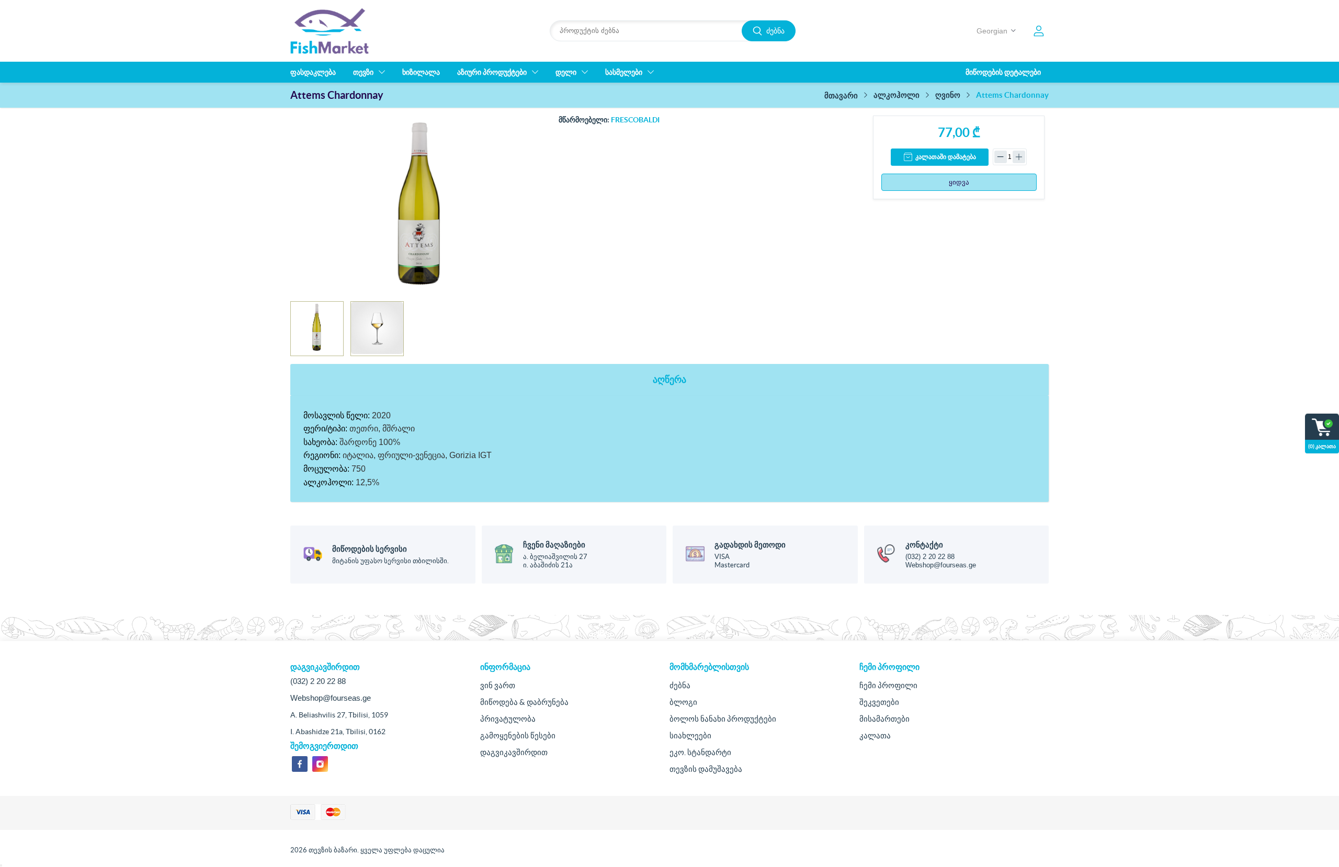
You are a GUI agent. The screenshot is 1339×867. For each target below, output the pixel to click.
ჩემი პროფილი (888, 685)
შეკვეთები (879, 702)
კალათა (875, 735)
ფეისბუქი (300, 764)
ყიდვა (959, 182)
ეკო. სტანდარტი (700, 752)
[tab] (669, 380)
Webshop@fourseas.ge (940, 565)
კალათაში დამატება (945, 157)
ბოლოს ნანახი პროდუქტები (723, 718)
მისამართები (884, 718)
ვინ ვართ (497, 685)
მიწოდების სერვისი (369, 548)
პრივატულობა (508, 718)
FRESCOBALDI (635, 120)
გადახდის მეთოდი (750, 544)
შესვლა (1039, 31)
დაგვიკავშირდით (514, 752)
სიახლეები (690, 735)
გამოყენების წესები (517, 735)
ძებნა (775, 31)
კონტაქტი (924, 544)
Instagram (320, 764)
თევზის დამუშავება (706, 769)
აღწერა (669, 379)
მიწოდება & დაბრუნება (524, 702)
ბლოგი (683, 702)
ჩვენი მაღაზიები (554, 544)
